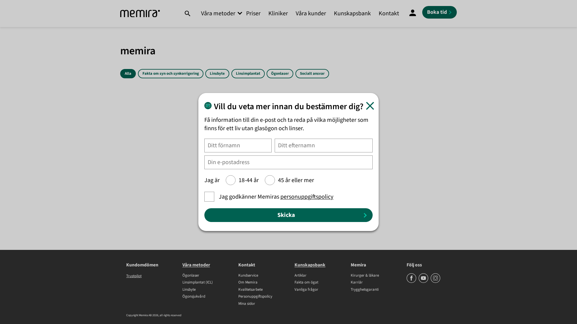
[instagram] (435, 281)
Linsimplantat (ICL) (197, 282)
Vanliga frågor (306, 289)
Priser (253, 13)
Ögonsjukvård (193, 296)
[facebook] (412, 281)
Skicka (286, 215)
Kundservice (248, 275)
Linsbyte (217, 73)
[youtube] (424, 281)
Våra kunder (311, 13)
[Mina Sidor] (412, 13)
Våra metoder (218, 13)
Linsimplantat (248, 73)
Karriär (357, 282)
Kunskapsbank (352, 13)
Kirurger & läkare (365, 275)
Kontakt (389, 13)
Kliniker (278, 13)
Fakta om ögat (306, 282)
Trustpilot (134, 276)
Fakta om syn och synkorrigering (170, 73)
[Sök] (187, 13)
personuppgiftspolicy (306, 197)
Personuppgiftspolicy (255, 296)
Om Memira (248, 282)
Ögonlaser (280, 73)
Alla (128, 73)
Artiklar (301, 275)
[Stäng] (370, 106)
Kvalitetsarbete (250, 289)
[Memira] (140, 13)
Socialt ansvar (312, 73)
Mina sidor (246, 304)
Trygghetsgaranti (365, 289)
